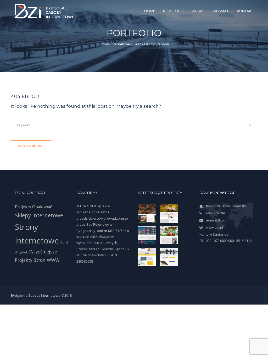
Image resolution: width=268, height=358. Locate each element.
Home (149, 11)
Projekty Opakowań (34, 207)
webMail (221, 11)
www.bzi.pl (214, 227)
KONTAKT (245, 11)
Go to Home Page (31, 146)
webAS (198, 11)
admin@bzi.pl (216, 220)
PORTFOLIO (173, 11)
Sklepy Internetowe (39, 215)
